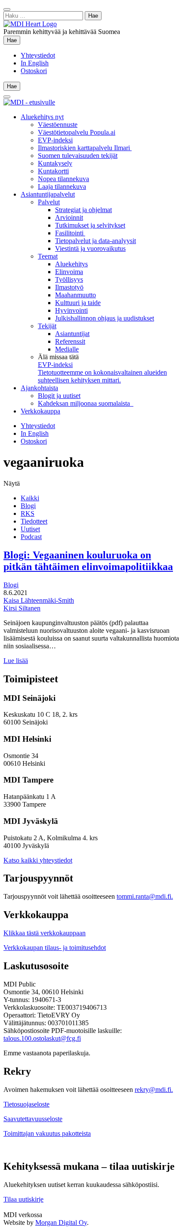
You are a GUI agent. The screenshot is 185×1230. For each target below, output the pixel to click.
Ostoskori (34, 70)
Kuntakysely (55, 163)
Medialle (67, 349)
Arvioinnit (69, 217)
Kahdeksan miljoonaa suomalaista (85, 403)
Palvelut (49, 202)
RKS (27, 513)
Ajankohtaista (39, 388)
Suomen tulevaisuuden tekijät (77, 155)
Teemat (48, 256)
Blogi (28, 505)
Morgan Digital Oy (61, 1222)
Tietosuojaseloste (26, 1104)
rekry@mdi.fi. (154, 1089)
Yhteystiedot (38, 55)
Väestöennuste (57, 124)
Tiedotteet (34, 521)
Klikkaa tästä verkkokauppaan (44, 933)
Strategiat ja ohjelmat (83, 209)
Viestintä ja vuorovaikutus (90, 248)
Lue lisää (15, 660)
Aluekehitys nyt (42, 116)
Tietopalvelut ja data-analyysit (95, 240)
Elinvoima (69, 271)
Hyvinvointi (71, 310)
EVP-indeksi (55, 140)
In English (35, 63)
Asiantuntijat (72, 333)
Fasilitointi (70, 233)
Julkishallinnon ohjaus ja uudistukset (104, 318)
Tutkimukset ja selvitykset (90, 225)
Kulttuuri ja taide (78, 302)
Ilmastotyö (69, 287)
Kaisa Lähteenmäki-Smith (38, 600)
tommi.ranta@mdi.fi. (145, 896)
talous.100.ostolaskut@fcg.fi (42, 1038)
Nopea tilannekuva (63, 178)
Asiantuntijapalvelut (48, 194)
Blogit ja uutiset (59, 395)
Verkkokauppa (40, 411)
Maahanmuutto (75, 295)
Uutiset (30, 529)
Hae (13, 40)
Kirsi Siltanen (21, 608)
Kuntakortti (53, 171)
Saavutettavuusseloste (32, 1118)
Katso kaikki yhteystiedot (37, 860)
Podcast (31, 536)
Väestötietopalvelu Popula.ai (76, 132)
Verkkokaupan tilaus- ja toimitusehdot (54, 947)
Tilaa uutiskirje (23, 1199)
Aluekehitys (71, 264)
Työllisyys (69, 279)
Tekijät (47, 326)
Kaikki (30, 498)
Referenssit (70, 341)
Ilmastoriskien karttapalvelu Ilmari (85, 147)
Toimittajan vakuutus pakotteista (47, 1133)
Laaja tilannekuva (62, 186)
